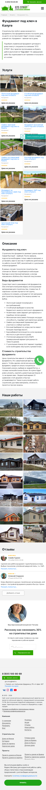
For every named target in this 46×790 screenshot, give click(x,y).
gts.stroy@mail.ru (10, 681)
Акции (27, 722)
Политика (28, 720)
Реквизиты (6, 726)
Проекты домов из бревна (34, 754)
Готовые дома (30, 738)
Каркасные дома (8, 746)
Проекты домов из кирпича (12, 758)
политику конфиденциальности (24, 776)
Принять (23, 783)
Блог (3, 728)
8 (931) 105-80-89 (11, 2)
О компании (6, 721)
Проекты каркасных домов (35, 757)
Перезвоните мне (24, 653)
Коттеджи (5, 741)
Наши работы (29, 727)
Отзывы (27, 725)
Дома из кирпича (8, 743)
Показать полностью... (9, 569)
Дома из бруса (30, 743)
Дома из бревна (30, 740)
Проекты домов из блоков (11, 755)
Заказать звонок (12, 678)
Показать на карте (11, 686)
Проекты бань (30, 759)
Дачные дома (30, 745)
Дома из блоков (8, 739)
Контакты (28, 730)
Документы (6, 723)
